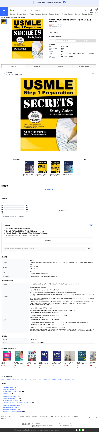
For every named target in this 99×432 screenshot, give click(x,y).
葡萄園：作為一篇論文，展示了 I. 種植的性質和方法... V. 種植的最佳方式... (17, 402)
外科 (49, 379)
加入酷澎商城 (75, 416)
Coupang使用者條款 (20, 416)
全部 (25, 10)
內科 (18, 379)
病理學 (26, 379)
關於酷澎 (2, 416)
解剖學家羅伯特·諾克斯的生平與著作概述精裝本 (12, 391)
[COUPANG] (26, 424)
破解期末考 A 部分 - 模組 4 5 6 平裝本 (10, 407)
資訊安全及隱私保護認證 (65, 416)
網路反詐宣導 (3, 418)
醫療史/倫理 (60, 379)
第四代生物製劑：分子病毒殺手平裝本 (10, 409)
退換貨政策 (28, 416)
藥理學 (45, 379)
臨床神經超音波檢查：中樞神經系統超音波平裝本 (12, 411)
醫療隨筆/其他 (54, 379)
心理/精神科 (40, 379)
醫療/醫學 (23, 17)
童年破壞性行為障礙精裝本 (8, 389)
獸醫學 (30, 379)
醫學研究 (73, 379)
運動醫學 (34, 379)
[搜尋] (86, 10)
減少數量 (54, 40)
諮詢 (91, 225)
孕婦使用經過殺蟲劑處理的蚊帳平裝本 (10, 396)
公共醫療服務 (8, 379)
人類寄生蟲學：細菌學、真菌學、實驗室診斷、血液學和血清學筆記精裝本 (17, 386)
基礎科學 (14, 379)
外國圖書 (15, 17)
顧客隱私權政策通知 (44, 416)
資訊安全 (57, 416)
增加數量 (54, 41)
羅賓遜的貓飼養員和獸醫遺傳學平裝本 (10, 398)
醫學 (19, 17)
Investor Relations (10, 416)
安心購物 (51, 416)
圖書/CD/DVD (9, 17)
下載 (64, 2)
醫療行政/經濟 (67, 379)
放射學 (22, 379)
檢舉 (89, 248)
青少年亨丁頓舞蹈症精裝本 (8, 387)
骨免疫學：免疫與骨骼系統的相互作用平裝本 (11, 404)
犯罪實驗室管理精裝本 (7, 393)
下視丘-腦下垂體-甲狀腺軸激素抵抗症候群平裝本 (12, 395)
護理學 (2, 379)
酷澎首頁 (3, 17)
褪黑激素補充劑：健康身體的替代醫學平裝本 (11, 405)
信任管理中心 (35, 416)
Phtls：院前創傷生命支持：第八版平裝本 (10, 400)
